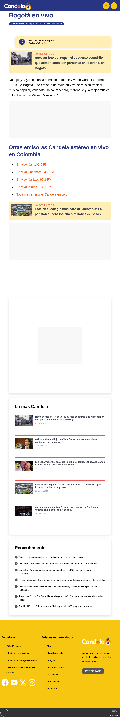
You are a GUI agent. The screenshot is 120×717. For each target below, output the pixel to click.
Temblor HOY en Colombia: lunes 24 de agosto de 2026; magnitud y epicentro (56, 606)
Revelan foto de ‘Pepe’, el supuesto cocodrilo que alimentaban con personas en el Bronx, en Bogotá (70, 63)
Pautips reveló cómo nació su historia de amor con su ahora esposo (51, 557)
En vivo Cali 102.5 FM (32, 164)
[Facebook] (5, 682)
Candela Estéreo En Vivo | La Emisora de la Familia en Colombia (36, 24)
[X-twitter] (23, 682)
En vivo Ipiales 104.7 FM (33, 187)
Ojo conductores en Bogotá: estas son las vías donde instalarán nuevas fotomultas (58, 563)
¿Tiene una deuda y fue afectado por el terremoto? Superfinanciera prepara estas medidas (62, 580)
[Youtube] (14, 682)
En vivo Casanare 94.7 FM (35, 172)
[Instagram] (32, 682)
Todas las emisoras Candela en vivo (41, 194)
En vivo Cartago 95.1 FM (34, 179)
